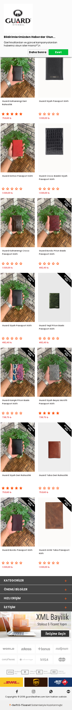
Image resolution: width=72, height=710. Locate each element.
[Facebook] (17, 692)
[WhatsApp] (51, 692)
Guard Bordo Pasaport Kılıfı (17, 550)
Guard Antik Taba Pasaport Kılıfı (54, 551)
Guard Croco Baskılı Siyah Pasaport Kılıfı (53, 177)
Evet (58, 52)
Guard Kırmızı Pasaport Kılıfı (17, 175)
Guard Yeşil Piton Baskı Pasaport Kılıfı (51, 327)
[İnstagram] (33, 692)
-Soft (13, 705)
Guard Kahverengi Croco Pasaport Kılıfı (15, 252)
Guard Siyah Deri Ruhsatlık (16, 475)
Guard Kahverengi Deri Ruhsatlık (14, 103)
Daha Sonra (37, 52)
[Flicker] (68, 692)
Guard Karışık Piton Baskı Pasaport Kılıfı (15, 402)
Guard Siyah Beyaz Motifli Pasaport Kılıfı (53, 402)
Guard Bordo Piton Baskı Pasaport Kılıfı (52, 252)
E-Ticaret (24, 705)
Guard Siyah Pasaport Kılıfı (54, 101)
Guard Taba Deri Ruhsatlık (53, 475)
